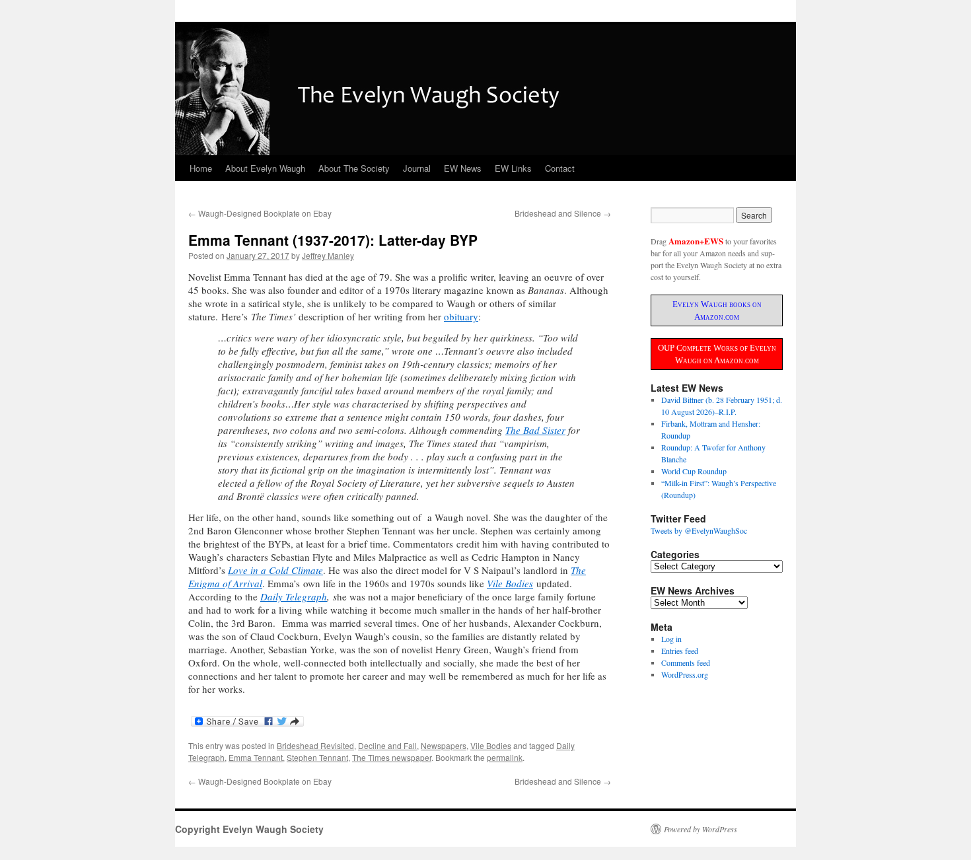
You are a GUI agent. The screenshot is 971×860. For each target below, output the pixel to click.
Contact (560, 168)
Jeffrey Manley (328, 255)
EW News (463, 168)
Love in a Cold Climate (275, 570)
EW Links (513, 168)
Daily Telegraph (293, 596)
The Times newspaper (391, 757)
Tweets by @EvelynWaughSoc (699, 530)
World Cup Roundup (694, 471)
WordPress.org (684, 674)
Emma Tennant (256, 757)
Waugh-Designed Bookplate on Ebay (260, 213)
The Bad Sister (535, 430)
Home (201, 168)
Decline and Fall (387, 745)
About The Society (354, 168)
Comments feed (685, 662)
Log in (671, 638)
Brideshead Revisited (315, 745)
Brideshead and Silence (563, 213)
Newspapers (443, 745)
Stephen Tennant (317, 757)
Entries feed (679, 650)
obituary (461, 316)
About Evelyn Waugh (265, 168)
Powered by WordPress (700, 829)
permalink (504, 757)
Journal (417, 168)
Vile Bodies (510, 583)
